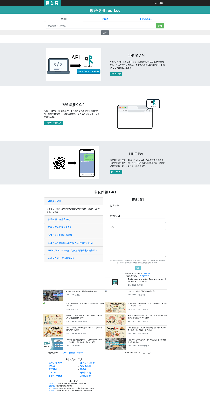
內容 (112, 226)
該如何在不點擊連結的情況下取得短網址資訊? (70, 242)
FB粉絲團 (147, 273)
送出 (137, 268)
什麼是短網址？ (55, 201)
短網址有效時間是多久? (59, 227)
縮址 (160, 25)
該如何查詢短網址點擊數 (60, 234)
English (64, 353)
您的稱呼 (114, 205)
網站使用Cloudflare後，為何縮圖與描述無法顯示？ (72, 250)
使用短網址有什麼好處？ (60, 219)
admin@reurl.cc (144, 276)
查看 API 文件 (116, 74)
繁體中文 (72, 353)
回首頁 (52, 3)
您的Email (115, 216)
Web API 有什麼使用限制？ (61, 258)
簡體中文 (80, 353)
